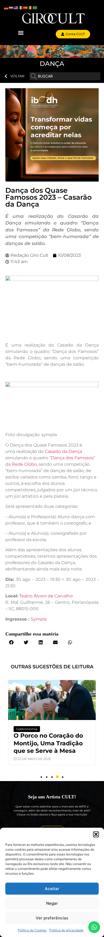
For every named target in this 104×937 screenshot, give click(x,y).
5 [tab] (62, 777)
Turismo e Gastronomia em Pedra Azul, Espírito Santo (62, 743)
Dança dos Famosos (72, 457)
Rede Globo (24, 464)
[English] (16, 7)
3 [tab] (52, 777)
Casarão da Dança (63, 451)
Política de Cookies (32, 930)
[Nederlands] (11, 7)
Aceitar (52, 888)
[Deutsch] (6, 7)
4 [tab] (57, 777)
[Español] (25, 7)
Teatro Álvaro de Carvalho (46, 595)
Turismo (35, 729)
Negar (52, 903)
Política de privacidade (66, 930)
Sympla (39, 619)
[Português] (35, 7)
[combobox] (65, 76)
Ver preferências (52, 917)
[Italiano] (30, 7)
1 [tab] (41, 777)
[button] (96, 834)
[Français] (20, 7)
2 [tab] (46, 777)
